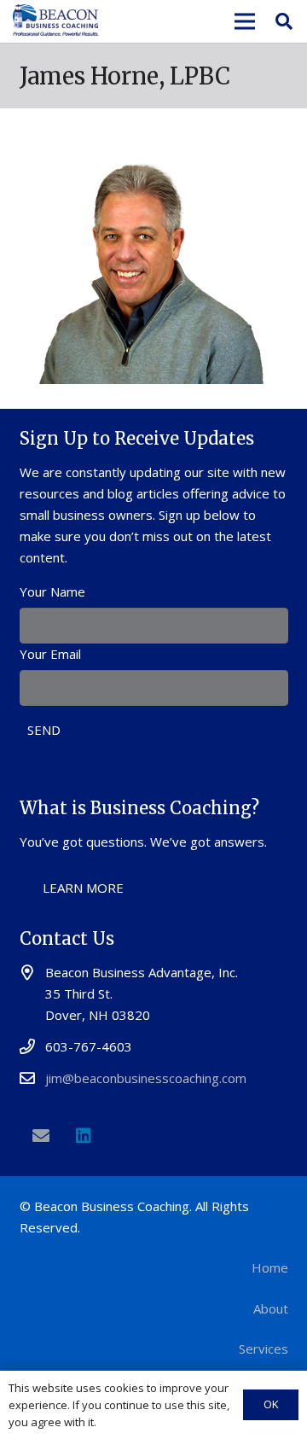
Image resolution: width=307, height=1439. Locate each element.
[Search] (284, 21)
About (270, 1308)
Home (270, 1267)
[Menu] (244, 21)
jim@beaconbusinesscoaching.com (145, 1078)
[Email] (41, 1136)
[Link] (55, 21)
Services (263, 1348)
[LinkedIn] (83, 1136)
